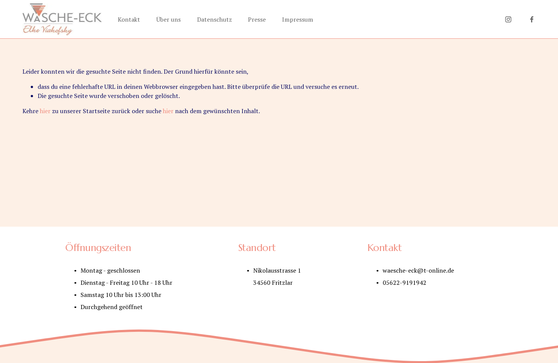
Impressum (297, 19)
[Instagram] (508, 19)
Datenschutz (214, 19)
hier (45, 111)
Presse (257, 19)
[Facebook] (532, 19)
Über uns (168, 19)
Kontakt (129, 19)
